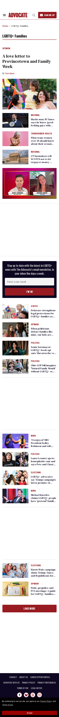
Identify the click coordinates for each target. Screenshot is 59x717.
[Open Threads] (32, 694)
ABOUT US (23, 677)
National (35, 115)
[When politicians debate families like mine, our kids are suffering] (15, 329)
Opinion (6, 48)
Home (5, 25)
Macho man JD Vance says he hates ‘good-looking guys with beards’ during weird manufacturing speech (43, 125)
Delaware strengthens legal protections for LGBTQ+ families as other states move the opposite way (43, 316)
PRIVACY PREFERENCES (47, 682)
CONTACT (13, 677)
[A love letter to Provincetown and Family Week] (29, 94)
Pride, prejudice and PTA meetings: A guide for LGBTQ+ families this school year (43, 592)
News (33, 435)
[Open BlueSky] (26, 694)
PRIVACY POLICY (28, 682)
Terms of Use (7, 705)
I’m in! (29, 292)
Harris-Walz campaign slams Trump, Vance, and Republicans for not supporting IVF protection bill (43, 575)
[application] (29, 183)
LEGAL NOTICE (36, 688)
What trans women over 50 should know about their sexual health (42, 142)
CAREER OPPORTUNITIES (40, 677)
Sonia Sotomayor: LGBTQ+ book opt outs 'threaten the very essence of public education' (44, 353)
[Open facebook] (19, 694)
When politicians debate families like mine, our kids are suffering (42, 333)
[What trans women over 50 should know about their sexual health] (15, 138)
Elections (36, 472)
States (34, 306)
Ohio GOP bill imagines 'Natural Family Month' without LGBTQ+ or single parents (43, 370)
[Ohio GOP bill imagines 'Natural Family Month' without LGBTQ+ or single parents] (15, 366)
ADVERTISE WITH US (11, 682)
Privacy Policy (46, 701)
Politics (35, 343)
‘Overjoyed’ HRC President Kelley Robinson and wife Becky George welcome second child (43, 446)
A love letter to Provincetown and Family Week (26, 61)
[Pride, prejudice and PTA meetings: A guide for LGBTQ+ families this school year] (15, 588)
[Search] (34, 15)
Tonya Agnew (9, 73)
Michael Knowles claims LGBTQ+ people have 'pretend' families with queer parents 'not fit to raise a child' (43, 501)
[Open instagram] (39, 694)
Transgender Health (41, 133)
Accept (29, 713)
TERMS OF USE (22, 688)
